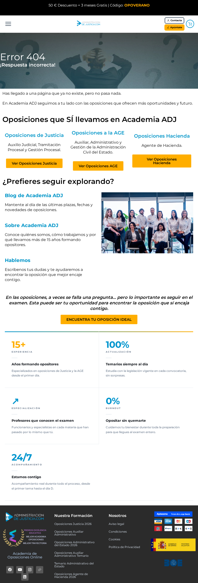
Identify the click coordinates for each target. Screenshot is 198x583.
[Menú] (8, 24)
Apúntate (176, 27)
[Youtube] (19, 569)
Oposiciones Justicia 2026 (73, 524)
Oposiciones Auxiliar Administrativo (69, 533)
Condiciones (118, 531)
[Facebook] (10, 569)
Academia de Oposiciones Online (24, 555)
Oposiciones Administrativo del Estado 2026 (74, 543)
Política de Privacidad (124, 547)
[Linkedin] (24, 577)
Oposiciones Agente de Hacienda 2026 (71, 575)
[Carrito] (190, 24)
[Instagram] (29, 569)
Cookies (114, 539)
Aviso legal (116, 524)
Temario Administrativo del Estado (74, 565)
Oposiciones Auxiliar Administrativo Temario (71, 554)
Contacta (176, 20)
